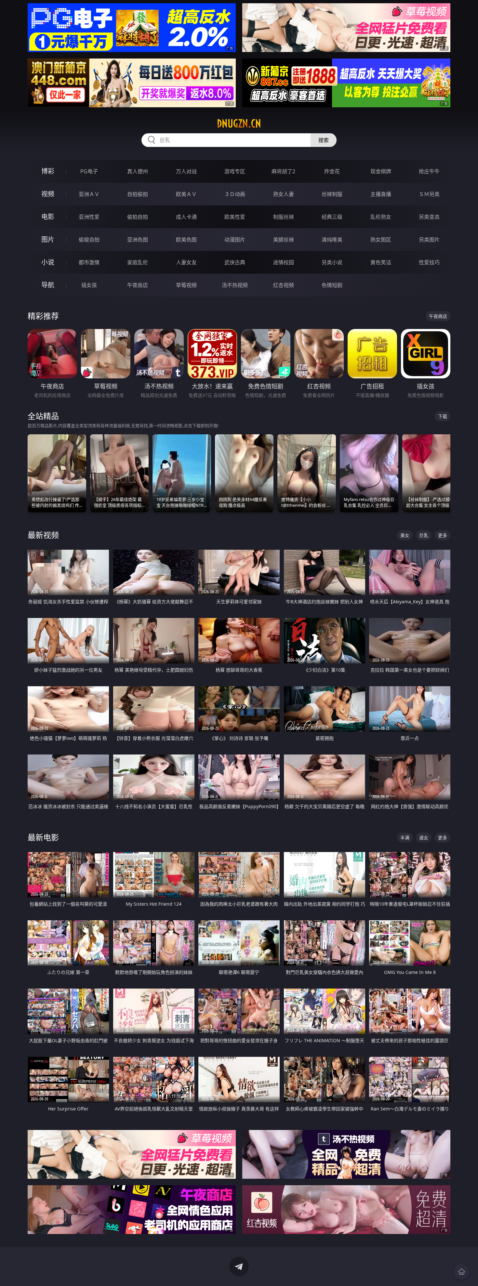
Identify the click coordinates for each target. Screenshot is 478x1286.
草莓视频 (186, 285)
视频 (47, 194)
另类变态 (429, 216)
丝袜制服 (332, 194)
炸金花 (332, 171)
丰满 (404, 837)
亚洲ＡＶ (89, 194)
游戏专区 (234, 171)
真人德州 (137, 171)
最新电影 (43, 837)
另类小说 (332, 262)
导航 (47, 285)
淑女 (423, 837)
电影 (47, 216)
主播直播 (380, 194)
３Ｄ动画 (234, 194)
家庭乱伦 (137, 262)
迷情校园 (283, 262)
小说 (47, 262)
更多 (442, 535)
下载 (442, 416)
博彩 (47, 171)
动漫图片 (234, 239)
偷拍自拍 (137, 216)
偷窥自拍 (89, 239)
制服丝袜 (283, 216)
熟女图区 (380, 239)
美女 (404, 535)
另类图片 (429, 239)
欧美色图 (186, 239)
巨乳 (423, 535)
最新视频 (43, 535)
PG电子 (89, 171)
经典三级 (332, 216)
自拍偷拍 (137, 194)
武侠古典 (234, 262)
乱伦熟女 (380, 216)
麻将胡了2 (283, 171)
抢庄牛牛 (429, 171)
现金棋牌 (380, 171)
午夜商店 (137, 285)
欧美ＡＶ (186, 194)
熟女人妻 (283, 194)
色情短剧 (332, 285)
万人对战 (186, 171)
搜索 (323, 140)
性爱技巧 (429, 262)
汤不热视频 (235, 285)
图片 (47, 239)
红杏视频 (283, 285)
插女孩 (89, 285)
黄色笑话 (380, 262)
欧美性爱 (234, 216)
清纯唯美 (332, 239)
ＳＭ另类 (429, 194)
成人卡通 (186, 216)
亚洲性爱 (89, 216)
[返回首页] (461, 1271)
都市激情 (89, 262)
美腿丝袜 (283, 239)
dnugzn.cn (239, 123)
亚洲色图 (137, 239)
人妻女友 (186, 262)
